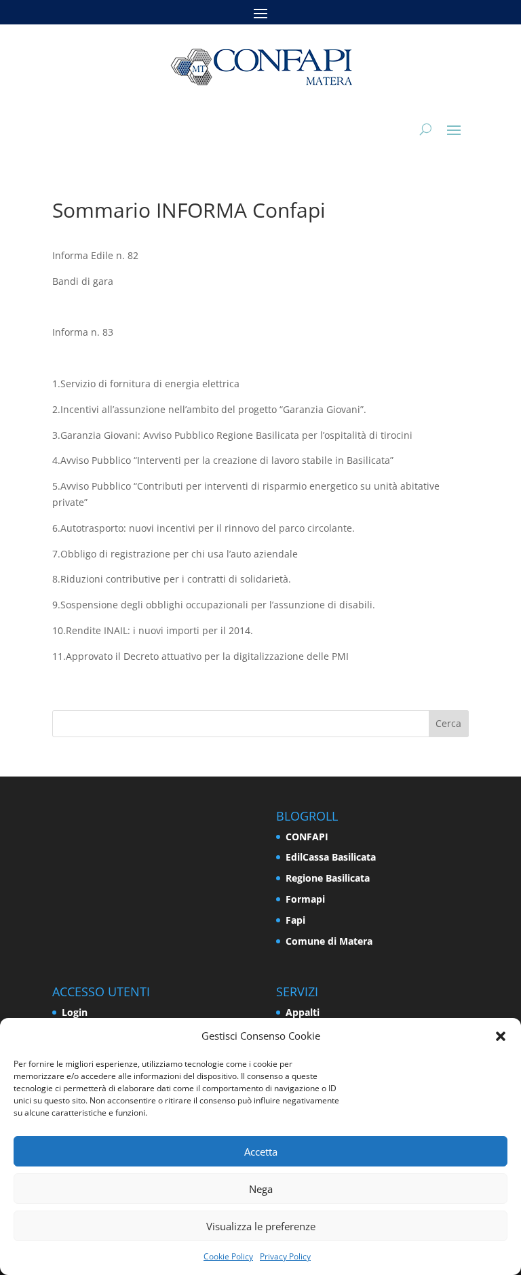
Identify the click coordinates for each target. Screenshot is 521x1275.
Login (75, 1012)
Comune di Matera (329, 941)
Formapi (305, 898)
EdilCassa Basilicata (331, 856)
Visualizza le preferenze (260, 1226)
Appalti (303, 1012)
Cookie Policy (228, 1256)
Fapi (295, 920)
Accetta (260, 1151)
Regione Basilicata (328, 877)
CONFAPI (307, 836)
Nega (261, 1189)
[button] (500, 1036)
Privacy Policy (285, 1256)
